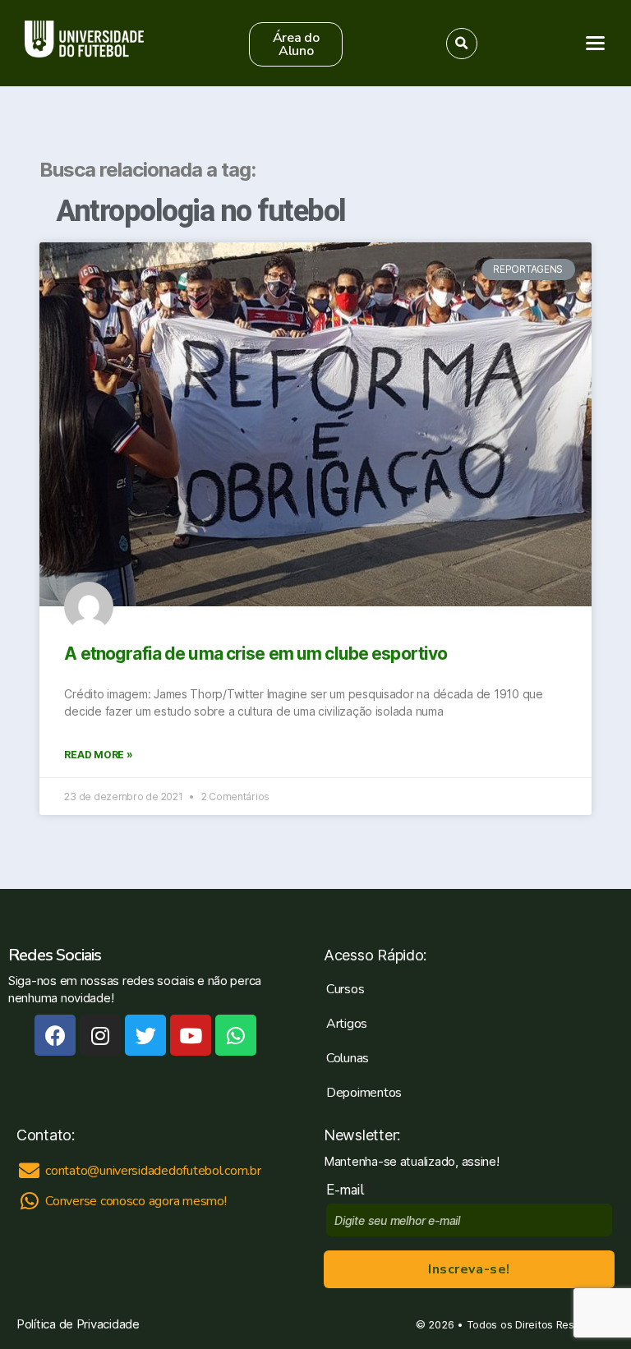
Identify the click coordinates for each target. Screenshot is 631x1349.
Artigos (346, 1024)
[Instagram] (100, 1035)
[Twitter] (145, 1035)
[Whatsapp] (235, 1035)
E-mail (348, 1190)
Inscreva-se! (468, 1269)
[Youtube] (190, 1035)
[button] (296, 44)
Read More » (98, 754)
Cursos (345, 989)
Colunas (347, 1058)
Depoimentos (364, 1093)
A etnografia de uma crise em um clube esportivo (255, 653)
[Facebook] (55, 1035)
